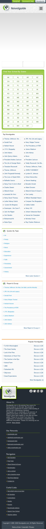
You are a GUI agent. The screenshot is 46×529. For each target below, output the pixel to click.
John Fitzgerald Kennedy (12, 173)
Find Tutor (10, 461)
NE (18, 106)
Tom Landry (29, 194)
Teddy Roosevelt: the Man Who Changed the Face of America (35, 163)
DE (8, 85)
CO (18, 81)
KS (8, 93)
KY (18, 93)
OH (37, 110)
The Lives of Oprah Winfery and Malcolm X (13, 177)
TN (28, 118)
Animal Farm (8, 362)
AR (28, 77)
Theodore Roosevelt (10, 166)
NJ (37, 106)
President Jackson (32, 160)
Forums (9, 504)
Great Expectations (10, 376)
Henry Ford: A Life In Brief (12, 184)
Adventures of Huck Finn (12, 356)
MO (8, 101)
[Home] (13, 7)
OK (8, 114)
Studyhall (16, 1)
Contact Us (10, 481)
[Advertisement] (23, 37)
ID (18, 89)
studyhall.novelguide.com (15, 437)
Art (5, 235)
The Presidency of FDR (33, 146)
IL (27, 89)
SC (8, 118)
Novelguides (11, 468)
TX (37, 118)
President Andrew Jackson (12, 160)
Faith (5, 259)
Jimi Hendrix (8, 215)
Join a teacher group (13, 474)
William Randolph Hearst (33, 198)
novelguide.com (12, 434)
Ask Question (11, 457)
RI (37, 114)
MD (8, 97)
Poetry (6, 239)
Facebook (38, 391)
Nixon (27, 156)
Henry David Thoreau (11, 198)
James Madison (31, 149)
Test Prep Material (12, 478)
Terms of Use (16, 527)
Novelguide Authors (13, 508)
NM (8, 110)
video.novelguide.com (14, 447)
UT (8, 122)
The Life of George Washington (13, 163)
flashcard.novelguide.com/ (15, 444)
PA (28, 114)
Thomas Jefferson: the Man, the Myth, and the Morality (13, 139)
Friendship (7, 263)
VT (28, 122)
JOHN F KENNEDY (32, 170)
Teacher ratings (12, 514)
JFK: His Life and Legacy (34, 139)
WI (8, 126)
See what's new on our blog (15, 491)
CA (8, 81)
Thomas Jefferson (10, 170)
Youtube (30, 391)
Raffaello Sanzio (9, 180)
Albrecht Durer (9, 191)
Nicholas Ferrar (30, 219)
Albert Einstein (30, 187)
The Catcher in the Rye (11, 359)
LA (28, 93)
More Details (16, 422)
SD (18, 118)
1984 (5, 366)
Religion (6, 243)
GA (28, 85)
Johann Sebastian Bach (33, 212)
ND (8, 106)
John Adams (8, 153)
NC (37, 101)
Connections (11, 498)
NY (28, 110)
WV (18, 126)
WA (37, 122)
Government (8, 267)
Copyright (25, 527)
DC (37, 81)
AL (18, 77)
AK (8, 77)
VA (18, 122)
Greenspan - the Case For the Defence (13, 208)
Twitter (34, 391)
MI (28, 97)
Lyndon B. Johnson (32, 173)
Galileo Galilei (30, 205)
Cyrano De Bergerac (11, 205)
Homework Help (28, 1)
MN (37, 97)
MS (18, 101)
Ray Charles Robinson (33, 222)
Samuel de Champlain (33, 215)
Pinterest (41, 391)
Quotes (9, 501)
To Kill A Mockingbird (11, 346)
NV (18, 110)
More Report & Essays (31, 328)
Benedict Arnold (31, 184)
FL (18, 85)
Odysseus (7, 373)
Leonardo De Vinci (10, 194)
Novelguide (40, 1)
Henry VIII (29, 208)
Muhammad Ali (9, 219)
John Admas (30, 153)
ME (18, 97)
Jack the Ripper (9, 212)
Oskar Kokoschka (31, 177)
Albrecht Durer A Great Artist (35, 191)
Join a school (11, 471)
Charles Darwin (9, 187)
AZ (37, 77)
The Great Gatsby (10, 349)
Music (6, 247)
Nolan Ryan (8, 222)
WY (27, 126)
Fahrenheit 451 (9, 369)
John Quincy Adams (10, 156)
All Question (11, 494)
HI (37, 85)
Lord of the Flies (9, 352)
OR (18, 114)
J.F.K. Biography (9, 149)
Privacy (31, 527)
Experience (7, 255)
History (6, 272)
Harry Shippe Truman (32, 142)
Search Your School (13, 511)
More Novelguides (36, 380)
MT (27, 101)
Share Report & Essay (14, 464)
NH (28, 106)
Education (7, 251)
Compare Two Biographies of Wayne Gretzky (35, 201)
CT (28, 81)
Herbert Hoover (9, 146)
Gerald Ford (8, 142)
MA (37, 93)
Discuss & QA (38, 346)
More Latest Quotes (32, 276)
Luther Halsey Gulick (11, 201)
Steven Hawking (31, 180)
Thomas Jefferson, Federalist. (35, 166)
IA (8, 89)
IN (37, 89)
